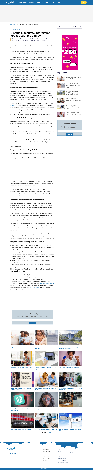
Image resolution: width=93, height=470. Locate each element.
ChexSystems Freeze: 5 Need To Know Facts (46, 409)
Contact (59, 451)
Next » (49, 432)
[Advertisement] (46, 12)
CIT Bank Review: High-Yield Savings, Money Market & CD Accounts (73, 93)
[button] (32, 29)
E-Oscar (12, 105)
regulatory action (34, 287)
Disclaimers (60, 456)
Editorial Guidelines (62, 460)
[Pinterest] (12, 453)
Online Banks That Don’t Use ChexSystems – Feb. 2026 (73, 85)
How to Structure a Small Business (67, 409)
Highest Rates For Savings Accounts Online (21, 347)
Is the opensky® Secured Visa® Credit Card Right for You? (73, 107)
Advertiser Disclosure (16, 29)
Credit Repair (12, 24)
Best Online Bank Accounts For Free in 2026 (21, 367)
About (59, 449)
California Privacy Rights (63, 462)
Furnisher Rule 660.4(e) (47, 283)
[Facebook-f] (8, 453)
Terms (59, 453)
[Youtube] (15, 453)
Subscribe (32, 323)
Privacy (59, 455)
